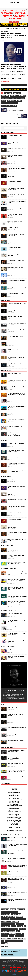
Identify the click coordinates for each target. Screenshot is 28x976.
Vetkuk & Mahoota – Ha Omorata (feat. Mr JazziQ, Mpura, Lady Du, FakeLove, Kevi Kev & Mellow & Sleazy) (16, 434)
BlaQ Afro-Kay (17, 93)
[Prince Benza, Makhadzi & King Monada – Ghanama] (4, 409)
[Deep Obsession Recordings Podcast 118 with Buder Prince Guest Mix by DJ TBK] (4, 867)
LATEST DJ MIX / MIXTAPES (8, 747)
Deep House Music (6, 98)
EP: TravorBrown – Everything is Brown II (16, 303)
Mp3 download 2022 (14, 802)
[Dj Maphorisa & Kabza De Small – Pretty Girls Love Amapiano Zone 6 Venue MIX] (4, 396)
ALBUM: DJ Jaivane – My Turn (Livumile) (16, 287)
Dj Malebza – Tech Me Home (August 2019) (16, 627)
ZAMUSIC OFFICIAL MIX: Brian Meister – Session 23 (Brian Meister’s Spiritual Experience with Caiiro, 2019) (16, 581)
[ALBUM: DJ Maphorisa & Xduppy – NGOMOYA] (4, 217)
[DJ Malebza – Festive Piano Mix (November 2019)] (4, 616)
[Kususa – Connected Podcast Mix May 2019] (4, 861)
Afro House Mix (14, 911)
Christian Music (5, 921)
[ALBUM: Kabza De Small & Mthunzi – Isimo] (4, 296)
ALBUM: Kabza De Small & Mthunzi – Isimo (15, 294)
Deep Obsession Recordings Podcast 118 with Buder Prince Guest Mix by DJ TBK (17, 866)
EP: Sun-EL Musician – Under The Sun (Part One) (16, 169)
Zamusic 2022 (14, 788)
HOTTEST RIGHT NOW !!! (7, 132)
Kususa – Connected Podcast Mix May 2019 (16, 859)
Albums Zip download (14, 832)
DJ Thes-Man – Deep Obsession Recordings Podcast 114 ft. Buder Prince (16, 872)
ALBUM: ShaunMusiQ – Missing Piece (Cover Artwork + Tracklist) (16, 464)
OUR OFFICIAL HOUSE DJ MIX (8, 569)
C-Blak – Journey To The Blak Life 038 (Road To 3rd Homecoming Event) (16, 771)
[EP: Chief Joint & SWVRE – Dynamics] (4, 339)
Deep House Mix (21, 95)
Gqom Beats (4, 931)
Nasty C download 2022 (14, 798)
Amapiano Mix (13, 919)
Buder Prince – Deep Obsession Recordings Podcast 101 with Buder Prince (15, 879)
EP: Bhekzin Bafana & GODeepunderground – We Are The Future (15, 357)
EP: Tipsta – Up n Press (12, 349)
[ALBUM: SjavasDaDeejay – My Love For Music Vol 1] (4, 256)
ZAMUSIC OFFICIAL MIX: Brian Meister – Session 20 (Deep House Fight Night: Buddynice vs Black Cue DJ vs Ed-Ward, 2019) (16, 603)
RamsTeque (14, 103)
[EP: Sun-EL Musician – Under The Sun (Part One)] (4, 171)
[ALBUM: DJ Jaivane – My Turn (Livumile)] (4, 289)
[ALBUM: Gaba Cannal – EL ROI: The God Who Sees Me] (4, 177)
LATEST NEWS (4, 440)
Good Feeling (11, 100)
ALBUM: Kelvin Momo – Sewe (14, 247)
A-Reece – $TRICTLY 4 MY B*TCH (14, 426)
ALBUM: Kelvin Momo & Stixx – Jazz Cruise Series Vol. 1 (15, 235)
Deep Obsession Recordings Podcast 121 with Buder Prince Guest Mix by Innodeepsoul (17, 852)
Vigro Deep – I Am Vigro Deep (14, 373)
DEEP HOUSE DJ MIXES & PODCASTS (10, 834)
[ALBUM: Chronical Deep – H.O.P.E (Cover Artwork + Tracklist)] (4, 446)
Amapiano (4, 916)
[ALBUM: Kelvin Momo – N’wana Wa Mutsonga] (4, 157)
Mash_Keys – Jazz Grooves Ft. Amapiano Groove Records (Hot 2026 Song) (16, 149)
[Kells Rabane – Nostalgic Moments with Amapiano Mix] (4, 901)
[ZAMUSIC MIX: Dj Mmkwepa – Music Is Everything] (4, 659)
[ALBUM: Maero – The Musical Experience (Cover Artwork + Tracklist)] (4, 472)
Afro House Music (6, 914)
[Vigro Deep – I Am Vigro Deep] (4, 376)
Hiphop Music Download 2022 (14, 817)
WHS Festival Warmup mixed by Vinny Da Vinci (17, 838)
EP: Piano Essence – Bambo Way (14, 316)
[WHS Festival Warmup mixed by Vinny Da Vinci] (4, 840)
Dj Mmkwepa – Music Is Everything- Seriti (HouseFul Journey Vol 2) (15, 650)
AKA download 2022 (14, 801)
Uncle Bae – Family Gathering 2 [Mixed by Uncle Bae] (17, 893)
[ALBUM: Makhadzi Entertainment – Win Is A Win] (4, 204)
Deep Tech (14, 98)
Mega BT (4, 103)
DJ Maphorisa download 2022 (14, 815)
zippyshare (4, 943)
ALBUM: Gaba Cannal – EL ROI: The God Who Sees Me (16, 175)
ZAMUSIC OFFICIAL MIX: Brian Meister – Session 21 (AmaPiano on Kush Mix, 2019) (17, 595)
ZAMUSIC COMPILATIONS (7, 546)
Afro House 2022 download (14, 827)
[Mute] (21, 85)
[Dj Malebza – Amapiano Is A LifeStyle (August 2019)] (4, 642)
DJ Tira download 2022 (14, 810)
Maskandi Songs (22, 938)
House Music (18, 100)
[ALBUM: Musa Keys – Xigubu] (4, 184)
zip (21, 940)
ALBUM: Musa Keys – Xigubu (14, 181)
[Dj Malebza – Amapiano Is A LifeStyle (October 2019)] (4, 622)
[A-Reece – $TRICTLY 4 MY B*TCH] (4, 428)
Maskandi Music (13, 938)
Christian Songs (14, 921)
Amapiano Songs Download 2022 (14, 794)
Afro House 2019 (20, 909)
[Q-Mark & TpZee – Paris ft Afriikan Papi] (4, 382)
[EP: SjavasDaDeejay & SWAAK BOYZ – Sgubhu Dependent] (4, 190)
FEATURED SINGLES (6, 370)
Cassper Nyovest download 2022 (14, 799)
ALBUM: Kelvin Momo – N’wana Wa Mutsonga (15, 156)
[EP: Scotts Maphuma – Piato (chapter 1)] (4, 164)
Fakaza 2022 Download (14, 814)
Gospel (8, 928)
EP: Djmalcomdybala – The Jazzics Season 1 (15, 310)
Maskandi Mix (5, 938)
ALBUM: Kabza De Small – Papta (14, 135)
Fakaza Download (14, 813)
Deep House (13, 95)
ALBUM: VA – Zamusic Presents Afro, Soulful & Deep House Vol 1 (16, 563)
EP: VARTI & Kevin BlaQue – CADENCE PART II (15, 343)
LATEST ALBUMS (5, 300)
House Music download (14, 826)
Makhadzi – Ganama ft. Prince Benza (16, 400)
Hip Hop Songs (20, 933)
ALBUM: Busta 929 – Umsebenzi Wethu (16, 280)
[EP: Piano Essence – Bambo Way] (4, 319)
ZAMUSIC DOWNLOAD (6, 28)
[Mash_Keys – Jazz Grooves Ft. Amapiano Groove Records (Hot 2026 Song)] (4, 151)
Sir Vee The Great (6, 105)
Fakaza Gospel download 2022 (14, 821)
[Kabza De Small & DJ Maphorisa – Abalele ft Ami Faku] (4, 389)
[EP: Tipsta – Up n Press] (4, 352)
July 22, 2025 (4, 40)
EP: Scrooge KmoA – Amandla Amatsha (16, 323)
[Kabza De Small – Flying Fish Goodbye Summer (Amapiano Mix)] (4, 759)
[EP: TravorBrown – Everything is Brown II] (4, 306)
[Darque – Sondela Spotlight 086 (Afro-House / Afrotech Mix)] (4, 753)
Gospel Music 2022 (14, 823)
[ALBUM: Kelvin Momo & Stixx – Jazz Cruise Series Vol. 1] (4, 237)
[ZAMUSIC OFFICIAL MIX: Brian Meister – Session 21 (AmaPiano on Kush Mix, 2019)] (4, 597)
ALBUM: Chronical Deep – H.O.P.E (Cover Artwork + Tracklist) (16, 444)
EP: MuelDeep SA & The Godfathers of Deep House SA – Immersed (16, 364)
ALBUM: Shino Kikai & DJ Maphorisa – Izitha (16, 261)
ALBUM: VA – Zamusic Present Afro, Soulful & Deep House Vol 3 (15, 549)
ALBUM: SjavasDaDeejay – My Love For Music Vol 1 (16, 254)
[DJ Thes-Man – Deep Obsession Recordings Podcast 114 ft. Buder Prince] (4, 874)
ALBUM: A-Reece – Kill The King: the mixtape (15, 241)
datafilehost (5, 95)
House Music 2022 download (14, 829)
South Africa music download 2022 (14, 805)
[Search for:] (14, 128)
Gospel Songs (22, 928)
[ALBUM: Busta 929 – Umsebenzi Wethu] (4, 283)
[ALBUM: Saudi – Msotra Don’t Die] (4, 269)
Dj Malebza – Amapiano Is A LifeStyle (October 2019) (16, 621)
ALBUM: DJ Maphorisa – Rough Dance (16, 208)
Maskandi (11, 936)
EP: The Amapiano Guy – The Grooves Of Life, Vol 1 (16, 142)
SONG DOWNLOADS (16, 28)
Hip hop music (12, 933)
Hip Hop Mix (4, 933)
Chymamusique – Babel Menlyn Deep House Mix (16, 777)
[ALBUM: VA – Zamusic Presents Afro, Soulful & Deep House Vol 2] (4, 558)
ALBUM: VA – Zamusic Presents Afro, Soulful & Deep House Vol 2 (16, 556)
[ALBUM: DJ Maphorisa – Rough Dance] (4, 210)
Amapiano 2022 (11, 916)
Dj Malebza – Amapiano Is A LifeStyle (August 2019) (16, 640)
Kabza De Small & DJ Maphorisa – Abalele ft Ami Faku (17, 387)
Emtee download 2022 (14, 808)
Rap (6, 940)
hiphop (18, 931)
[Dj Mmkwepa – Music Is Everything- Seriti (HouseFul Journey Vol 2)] (4, 652)
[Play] (3, 85)
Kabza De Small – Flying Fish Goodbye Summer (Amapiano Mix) (16, 757)
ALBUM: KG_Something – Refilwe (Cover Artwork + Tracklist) (16, 457)
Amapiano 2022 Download (14, 792)
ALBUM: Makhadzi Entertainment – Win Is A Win (16, 202)
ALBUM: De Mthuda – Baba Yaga (14, 273)
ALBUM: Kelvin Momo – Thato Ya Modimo (17, 194)
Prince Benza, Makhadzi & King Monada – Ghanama (16, 407)
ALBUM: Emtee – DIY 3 (12, 227)
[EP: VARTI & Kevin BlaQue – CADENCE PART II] (4, 345)
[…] (3, 700)
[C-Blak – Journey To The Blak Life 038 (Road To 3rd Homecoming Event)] (4, 772)
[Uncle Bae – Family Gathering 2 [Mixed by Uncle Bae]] (4, 895)
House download (14, 824)
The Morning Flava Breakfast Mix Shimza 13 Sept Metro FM (17, 845)
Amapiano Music (21, 919)
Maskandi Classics (19, 936)
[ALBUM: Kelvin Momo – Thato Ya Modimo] (4, 197)
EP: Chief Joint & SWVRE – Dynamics (15, 336)
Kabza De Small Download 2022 (14, 791)
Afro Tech (14, 914)
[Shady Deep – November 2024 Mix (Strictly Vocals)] (4, 766)
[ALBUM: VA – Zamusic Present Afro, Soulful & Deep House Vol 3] (4, 551)
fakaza (3, 100)
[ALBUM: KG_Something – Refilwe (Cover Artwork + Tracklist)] (4, 459)
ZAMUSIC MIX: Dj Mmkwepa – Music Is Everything (16, 657)
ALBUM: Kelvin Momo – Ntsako (14, 221)
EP (24, 926)
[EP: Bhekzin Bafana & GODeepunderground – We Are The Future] (4, 358)
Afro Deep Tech (8, 93)
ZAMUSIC (10, 40)
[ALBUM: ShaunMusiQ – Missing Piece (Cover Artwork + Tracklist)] (4, 466)
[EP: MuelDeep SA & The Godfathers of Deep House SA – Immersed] (4, 366)
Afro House (12, 909)
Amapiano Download (14, 795)
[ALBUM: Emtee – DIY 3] (4, 230)
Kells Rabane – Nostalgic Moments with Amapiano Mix (16, 900)
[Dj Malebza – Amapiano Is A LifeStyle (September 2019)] (4, 636)
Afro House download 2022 (14, 818)
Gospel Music (15, 928)
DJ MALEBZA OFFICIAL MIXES (8, 610)
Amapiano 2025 (5, 919)
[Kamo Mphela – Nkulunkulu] (4, 415)
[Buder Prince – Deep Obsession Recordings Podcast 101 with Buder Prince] (4, 881)
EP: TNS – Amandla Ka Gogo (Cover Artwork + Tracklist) (15, 451)
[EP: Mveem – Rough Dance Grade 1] (4, 332)
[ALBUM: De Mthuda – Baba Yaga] (4, 276)
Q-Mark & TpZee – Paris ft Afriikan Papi (16, 380)
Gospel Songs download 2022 (14, 820)
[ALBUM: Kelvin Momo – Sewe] (4, 250)
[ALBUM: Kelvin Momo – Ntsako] (4, 223)
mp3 (9, 103)
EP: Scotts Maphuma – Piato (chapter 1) (16, 161)
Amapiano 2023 (19, 916)
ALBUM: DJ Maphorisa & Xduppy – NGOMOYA (15, 215)
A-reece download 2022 (14, 796)
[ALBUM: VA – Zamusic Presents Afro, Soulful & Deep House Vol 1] (4, 564)
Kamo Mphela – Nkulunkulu (13, 413)
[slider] (24, 85)
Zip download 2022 (14, 804)
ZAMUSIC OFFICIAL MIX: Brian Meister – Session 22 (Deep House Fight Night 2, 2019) (16, 588)
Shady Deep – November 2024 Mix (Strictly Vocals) (15, 764)
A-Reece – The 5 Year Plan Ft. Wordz (15, 419)
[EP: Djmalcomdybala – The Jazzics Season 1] (4, 312)
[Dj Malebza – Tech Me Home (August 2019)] (4, 629)
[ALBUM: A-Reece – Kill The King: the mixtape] (4, 243)
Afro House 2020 (5, 911)
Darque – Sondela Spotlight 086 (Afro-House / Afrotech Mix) (16, 751)
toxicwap (14, 105)
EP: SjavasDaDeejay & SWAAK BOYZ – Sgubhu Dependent (16, 189)
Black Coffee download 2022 (14, 811)
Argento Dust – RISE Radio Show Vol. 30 (16, 886)
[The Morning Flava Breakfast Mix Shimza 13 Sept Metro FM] (4, 847)
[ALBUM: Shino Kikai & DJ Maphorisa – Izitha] (4, 263)
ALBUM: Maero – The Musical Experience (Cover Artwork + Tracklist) (16, 470)
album (19, 914)
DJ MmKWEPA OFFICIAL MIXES (8, 646)
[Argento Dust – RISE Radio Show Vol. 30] (4, 888)
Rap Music (11, 940)
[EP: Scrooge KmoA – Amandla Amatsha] (4, 325)
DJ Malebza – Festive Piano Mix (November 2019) (14, 614)
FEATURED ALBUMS (6, 476)
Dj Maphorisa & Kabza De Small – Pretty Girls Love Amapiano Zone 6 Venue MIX (16, 394)
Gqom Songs (12, 931)
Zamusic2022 (14, 789)
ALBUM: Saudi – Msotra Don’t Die (15, 267)
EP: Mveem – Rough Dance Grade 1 (15, 329)
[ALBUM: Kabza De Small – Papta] (4, 138)
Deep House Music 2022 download (14, 830)
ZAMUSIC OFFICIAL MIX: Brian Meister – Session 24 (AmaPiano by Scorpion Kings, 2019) (17, 573)
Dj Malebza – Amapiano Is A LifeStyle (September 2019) (16, 634)
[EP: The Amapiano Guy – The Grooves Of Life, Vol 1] (4, 144)
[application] (14, 85)
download (21, 98)
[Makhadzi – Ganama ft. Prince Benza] (4, 402)
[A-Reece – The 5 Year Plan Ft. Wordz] (4, 422)
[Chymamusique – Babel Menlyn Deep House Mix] (4, 779)
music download (14, 807)
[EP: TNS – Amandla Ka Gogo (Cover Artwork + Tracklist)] (4, 453)
